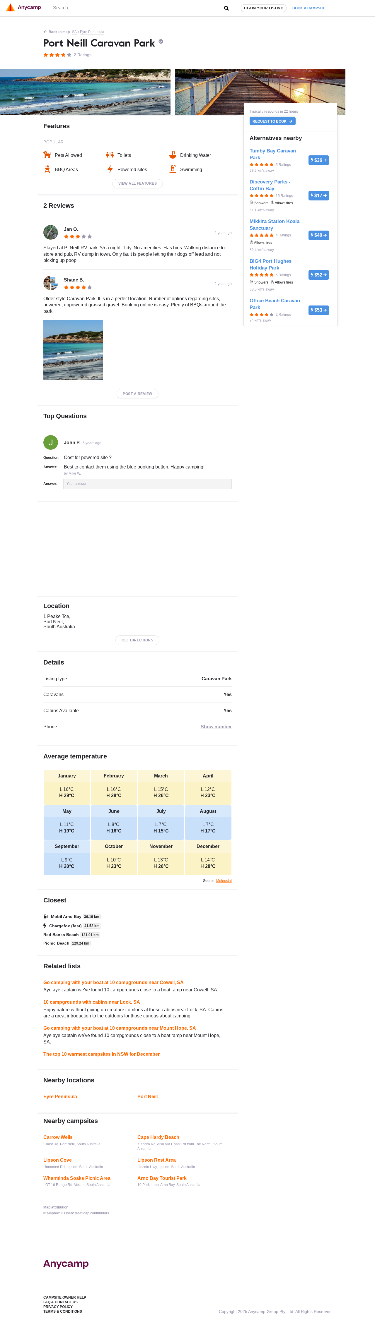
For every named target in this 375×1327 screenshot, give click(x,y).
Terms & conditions (62, 1311)
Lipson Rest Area (156, 1160)
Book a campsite (308, 8)
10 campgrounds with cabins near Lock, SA (91, 1002)
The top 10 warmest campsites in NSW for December (101, 1054)
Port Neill (147, 1096)
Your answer (76, 484)
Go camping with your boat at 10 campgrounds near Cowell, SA (113, 982)
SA (74, 32)
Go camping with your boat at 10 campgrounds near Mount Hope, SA (119, 1028)
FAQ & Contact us (60, 1302)
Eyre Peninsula (92, 32)
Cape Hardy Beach (158, 1137)
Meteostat (224, 881)
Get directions (137, 640)
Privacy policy (58, 1307)
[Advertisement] (138, 549)
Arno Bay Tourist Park (162, 1178)
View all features (137, 183)
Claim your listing (263, 8)
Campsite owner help (64, 1297)
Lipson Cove (57, 1160)
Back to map (59, 32)
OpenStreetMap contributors (86, 1213)
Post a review (137, 394)
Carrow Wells (58, 1137)
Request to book (270, 121)
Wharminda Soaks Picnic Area (76, 1178)
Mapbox (53, 1213)
